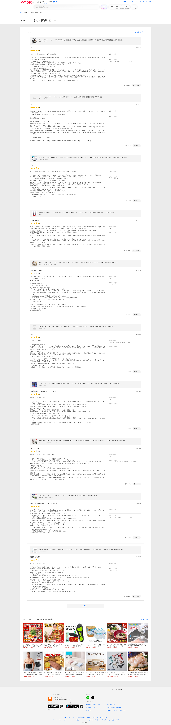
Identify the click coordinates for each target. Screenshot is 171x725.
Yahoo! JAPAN (123, 1)
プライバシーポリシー (57, 720)
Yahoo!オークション (92, 717)
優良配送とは (111, 704)
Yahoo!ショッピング (69, 717)
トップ (21, 12)
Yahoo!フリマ (103, 717)
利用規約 (78, 720)
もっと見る (144, 619)
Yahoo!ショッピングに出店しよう (137, 1)
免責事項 (91, 720)
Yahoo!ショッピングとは (93, 704)
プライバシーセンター (69, 720)
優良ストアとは (90, 707)
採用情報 (96, 720)
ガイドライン (84, 720)
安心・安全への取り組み (114, 707)
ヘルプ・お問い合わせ (104, 720)
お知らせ (88, 710)
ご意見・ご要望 (115, 720)
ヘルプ (149, 1)
